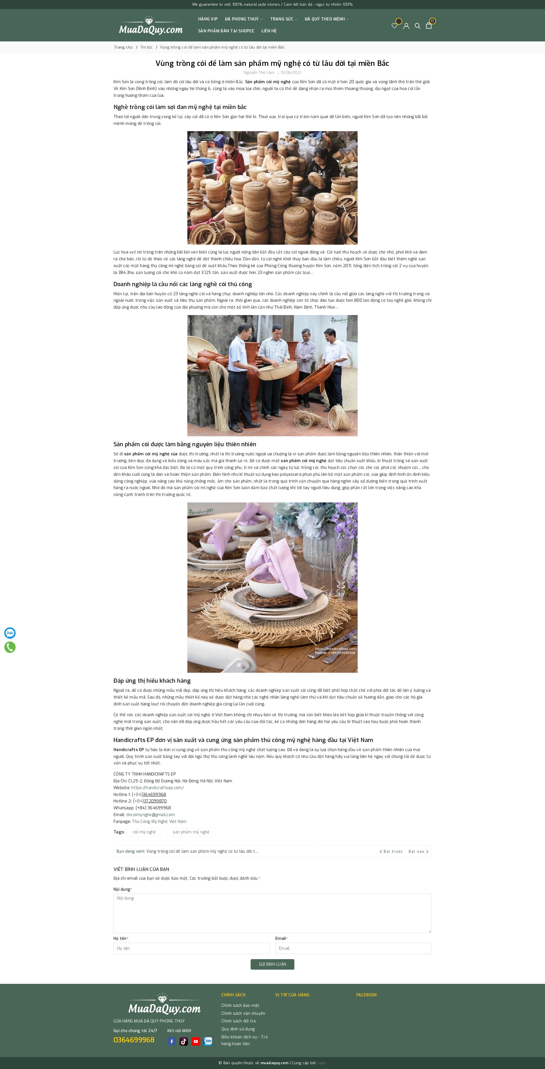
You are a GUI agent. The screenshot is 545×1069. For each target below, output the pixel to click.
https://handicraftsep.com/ (157, 788)
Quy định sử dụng (238, 1029)
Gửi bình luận (272, 964)
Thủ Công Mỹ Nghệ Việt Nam (159, 821)
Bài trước (394, 851)
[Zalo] (10, 633)
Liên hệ (269, 31)
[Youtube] (196, 1041)
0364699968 (134, 1040)
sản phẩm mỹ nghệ (191, 832)
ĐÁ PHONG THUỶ (242, 19)
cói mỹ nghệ (144, 832)
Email (281, 938)
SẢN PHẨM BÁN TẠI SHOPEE (226, 31)
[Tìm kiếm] (418, 25)
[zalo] (208, 1041)
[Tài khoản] (406, 25)
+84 (137, 794)
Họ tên (121, 938)
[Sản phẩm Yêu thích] (395, 25)
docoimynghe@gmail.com (150, 815)
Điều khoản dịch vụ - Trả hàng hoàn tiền (244, 1040)
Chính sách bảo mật (240, 1005)
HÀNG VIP (208, 19)
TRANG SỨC (282, 19)
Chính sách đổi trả (238, 1021)
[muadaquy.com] (151, 25)
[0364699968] (10, 647)
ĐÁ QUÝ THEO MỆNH (325, 19)
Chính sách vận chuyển (243, 1013)
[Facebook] (171, 1041)
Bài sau (417, 851)
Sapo (321, 1062)
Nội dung (123, 889)
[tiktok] (183, 1041)
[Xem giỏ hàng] (428, 25)
